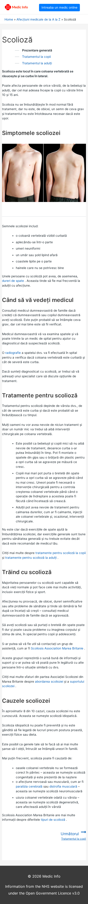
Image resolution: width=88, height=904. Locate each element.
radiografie (13, 353)
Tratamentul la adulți (37, 63)
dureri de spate (13, 281)
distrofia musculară (63, 786)
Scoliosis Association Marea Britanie (57, 648)
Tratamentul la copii (36, 56)
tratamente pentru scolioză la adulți (31, 557)
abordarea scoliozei (49, 681)
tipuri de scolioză (53, 819)
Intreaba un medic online (59, 7)
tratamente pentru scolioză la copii (60, 553)
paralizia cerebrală (29, 786)
